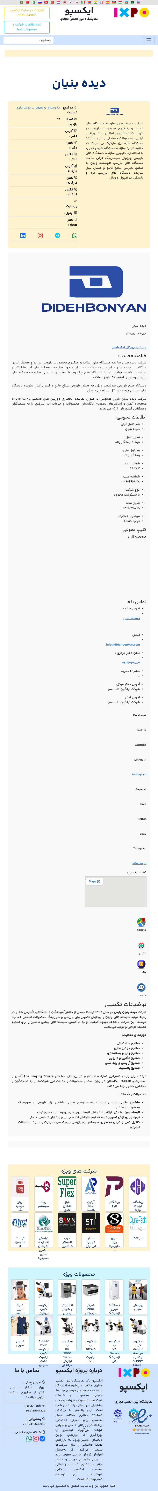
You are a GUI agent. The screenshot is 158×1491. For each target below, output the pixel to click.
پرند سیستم (43, 1204)
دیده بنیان (79, 83)
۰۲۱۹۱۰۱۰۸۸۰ (131, 662)
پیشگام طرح (114, 1204)
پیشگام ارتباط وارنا (138, 1206)
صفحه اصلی (131, 618)
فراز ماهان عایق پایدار (67, 1208)
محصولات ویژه (79, 1275)
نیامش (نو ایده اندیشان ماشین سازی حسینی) (43, 1248)
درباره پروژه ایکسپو (79, 1370)
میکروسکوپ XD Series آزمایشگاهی (114, 1351)
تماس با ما (27, 1370)
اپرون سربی (20, 1343)
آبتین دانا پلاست (90, 1206)
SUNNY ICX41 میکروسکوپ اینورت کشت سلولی (43, 1353)
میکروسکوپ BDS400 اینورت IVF (90, 1351)
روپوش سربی (138, 1307)
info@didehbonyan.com (123, 644)
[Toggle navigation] (149, 40)
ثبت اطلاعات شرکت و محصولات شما (27, 27)
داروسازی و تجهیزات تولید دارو (38, 107)
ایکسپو (79, 11)
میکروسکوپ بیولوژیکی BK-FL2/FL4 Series (43, 1315)
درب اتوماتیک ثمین (67, 1242)
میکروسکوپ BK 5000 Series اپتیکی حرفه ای (67, 1353)
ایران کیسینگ (20, 1206)
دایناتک (138, 1238)
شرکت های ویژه (79, 1171)
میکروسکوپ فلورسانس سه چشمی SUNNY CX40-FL (138, 1355)
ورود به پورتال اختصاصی (129, 347)
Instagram (139, 774)
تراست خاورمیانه (20, 1242)
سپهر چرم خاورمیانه (114, 1244)
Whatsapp (139, 863)
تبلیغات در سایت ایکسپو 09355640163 (27, 13)
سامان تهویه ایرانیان (91, 1242)
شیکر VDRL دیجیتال (90, 1309)
